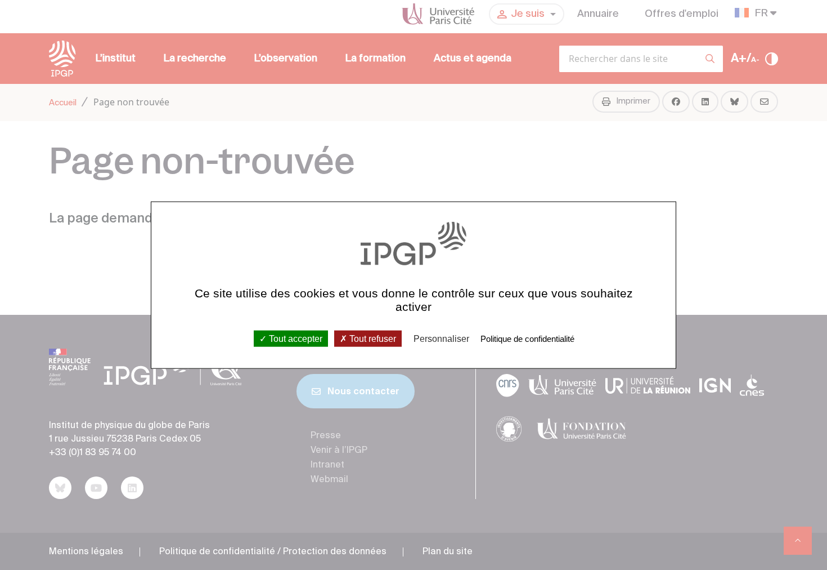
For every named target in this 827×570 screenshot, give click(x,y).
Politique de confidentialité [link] (527, 338)
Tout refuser (371, 338)
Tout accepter (294, 338)
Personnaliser (441, 338)
